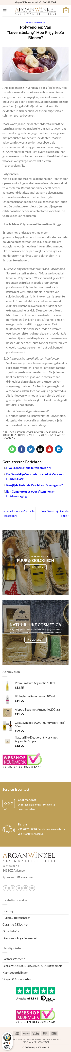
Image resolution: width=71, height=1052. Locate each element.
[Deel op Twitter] (31, 449)
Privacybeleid (52, 1039)
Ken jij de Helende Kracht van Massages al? (34, 485)
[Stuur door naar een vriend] (40, 449)
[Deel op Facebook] (21, 449)
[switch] (7, 1047)
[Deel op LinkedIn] (59, 449)
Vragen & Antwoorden (16, 979)
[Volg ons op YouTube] (32, 888)
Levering (8, 911)
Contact (43, 1042)
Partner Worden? (13, 959)
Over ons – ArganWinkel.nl (19, 938)
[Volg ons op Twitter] (19, 888)
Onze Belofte (10, 931)
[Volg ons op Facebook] (6, 888)
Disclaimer (30, 1042)
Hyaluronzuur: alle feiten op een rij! (29, 468)
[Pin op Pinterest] (49, 449)
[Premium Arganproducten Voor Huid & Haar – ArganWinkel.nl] (35, 11)
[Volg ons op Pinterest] (25, 888)
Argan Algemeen (35, 22)
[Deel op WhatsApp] (12, 449)
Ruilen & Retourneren (16, 917)
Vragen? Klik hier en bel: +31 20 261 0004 (35, 2)
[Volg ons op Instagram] (12, 888)
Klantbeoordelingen (15, 972)
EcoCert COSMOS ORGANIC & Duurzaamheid (32, 966)
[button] (4, 10)
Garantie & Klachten (15, 924)
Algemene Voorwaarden (25, 1039)
